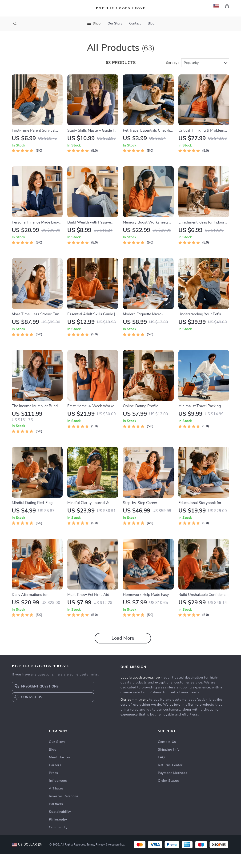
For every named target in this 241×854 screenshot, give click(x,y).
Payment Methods (172, 773)
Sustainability (60, 811)
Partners (56, 804)
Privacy (100, 844)
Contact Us (167, 742)
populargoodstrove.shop (140, 677)
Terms (90, 844)
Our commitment (134, 699)
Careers (55, 765)
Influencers (58, 780)
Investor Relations (64, 796)
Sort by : (172, 63)
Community (58, 827)
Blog (151, 23)
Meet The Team (61, 757)
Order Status (168, 780)
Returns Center (170, 765)
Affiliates (56, 788)
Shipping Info (169, 749)
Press (53, 773)
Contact (135, 23)
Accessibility (116, 844)
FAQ (161, 757)
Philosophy (58, 819)
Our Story (115, 23)
